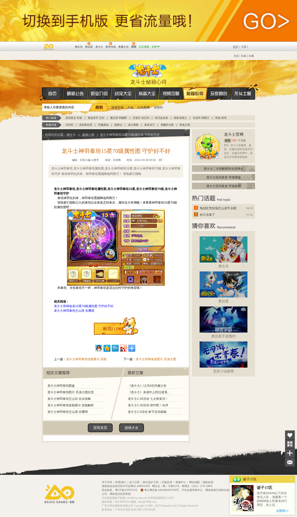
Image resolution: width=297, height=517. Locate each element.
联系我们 (120, 482)
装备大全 (147, 93)
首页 (53, 93)
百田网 (65, 46)
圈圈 (227, 141)
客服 (243, 55)
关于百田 (107, 482)
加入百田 (134, 482)
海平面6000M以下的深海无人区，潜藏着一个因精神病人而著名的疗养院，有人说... (272, 499)
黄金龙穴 (149, 124)
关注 (290, 444)
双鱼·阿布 (221, 117)
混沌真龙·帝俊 (73, 117)
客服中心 (180, 482)
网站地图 (194, 482)
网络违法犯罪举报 (120, 493)
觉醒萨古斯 (167, 124)
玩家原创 (219, 93)
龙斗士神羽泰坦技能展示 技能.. (87, 359)
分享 (290, 453)
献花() (113, 328)
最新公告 (75, 93)
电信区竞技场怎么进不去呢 (218, 208)
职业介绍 (99, 93)
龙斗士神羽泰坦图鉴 (61, 385)
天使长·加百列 (141, 117)
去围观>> (282, 510)
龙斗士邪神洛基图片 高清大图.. (157, 359)
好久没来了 (207, 214)
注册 (243, 46)
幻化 (131, 107)
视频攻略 (171, 93)
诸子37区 (264, 487)
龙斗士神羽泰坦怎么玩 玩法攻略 (69, 398)
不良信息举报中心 (192, 490)
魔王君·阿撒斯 (118, 117)
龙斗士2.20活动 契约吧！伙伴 (148, 405)
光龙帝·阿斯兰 (201, 117)
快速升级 (118, 107)
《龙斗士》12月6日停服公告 (147, 385)
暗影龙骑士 (180, 117)
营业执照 (107, 490)
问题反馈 (167, 482)
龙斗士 (148, 69)
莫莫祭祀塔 (85, 124)
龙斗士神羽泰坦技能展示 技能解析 (70, 405)
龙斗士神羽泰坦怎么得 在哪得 (74, 310)
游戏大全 (131, 428)
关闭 (291, 479)
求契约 (158, 107)
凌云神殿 (133, 124)
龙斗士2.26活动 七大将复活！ (148, 398)
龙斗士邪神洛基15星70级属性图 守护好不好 (83, 306)
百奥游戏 (48, 46)
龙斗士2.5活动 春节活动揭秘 (147, 411)
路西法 (118, 124)
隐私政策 (208, 482)
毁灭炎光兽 (161, 117)
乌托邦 (69, 124)
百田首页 (100, 428)
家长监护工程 (151, 482)
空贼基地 (103, 124)
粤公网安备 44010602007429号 (162, 490)
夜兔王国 (185, 124)
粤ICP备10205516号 (126, 490)
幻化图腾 (144, 107)
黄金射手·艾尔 (96, 117)
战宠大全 (123, 93)
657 (234, 140)
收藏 (251, 55)
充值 (236, 55)
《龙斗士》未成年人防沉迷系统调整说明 (150, 392)
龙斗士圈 (242, 93)
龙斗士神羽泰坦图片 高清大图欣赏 (70, 392)
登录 (235, 46)
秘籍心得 (195, 93)
